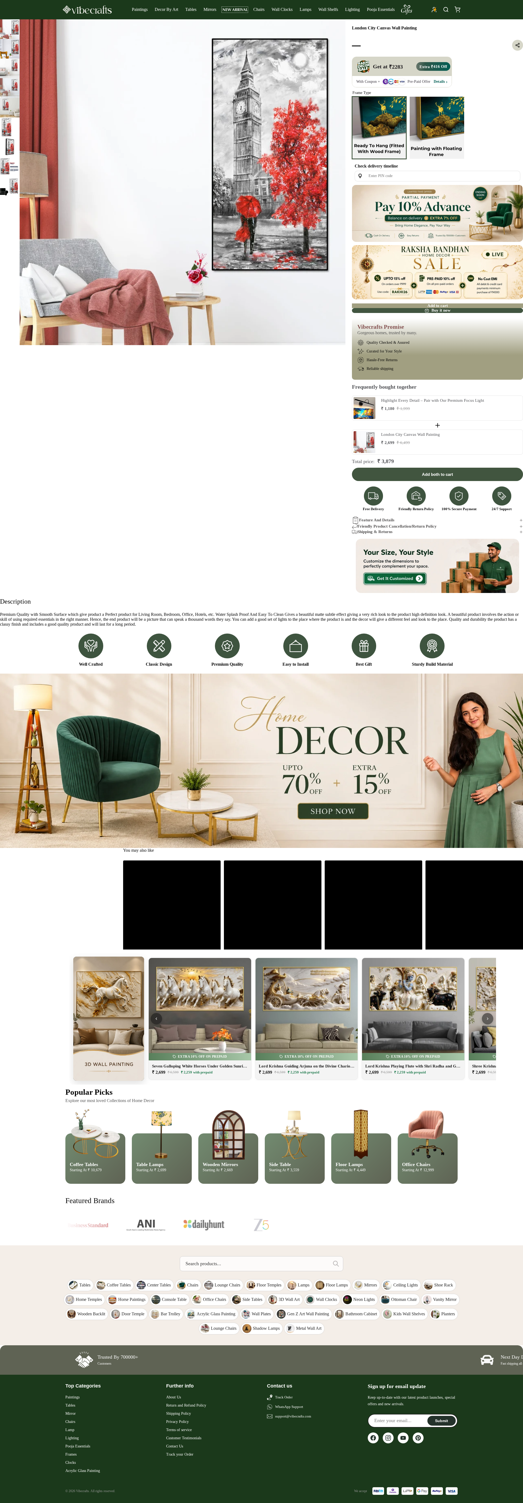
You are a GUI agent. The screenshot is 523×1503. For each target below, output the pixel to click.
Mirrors (209, 9)
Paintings (140, 9)
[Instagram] (388, 1437)
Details (439, 81)
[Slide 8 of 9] (10, 166)
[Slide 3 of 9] (10, 68)
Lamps (305, 9)
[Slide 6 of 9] (10, 127)
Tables (190, 9)
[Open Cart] (457, 10)
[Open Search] (446, 10)
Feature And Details (376, 520)
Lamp (69, 1430)
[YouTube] (403, 1437)
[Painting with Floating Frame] (437, 127)
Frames (71, 1454)
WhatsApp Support (289, 1407)
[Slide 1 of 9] (10, 29)
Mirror (70, 1413)
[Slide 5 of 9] (10, 107)
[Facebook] (373, 1437)
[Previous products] (156, 1018)
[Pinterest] (418, 1437)
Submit (441, 1421)
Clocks (70, 1463)
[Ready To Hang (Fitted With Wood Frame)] (379, 127)
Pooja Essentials (381, 9)
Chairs (258, 9)
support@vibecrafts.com (293, 1416)
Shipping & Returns (375, 532)
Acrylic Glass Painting (82, 1471)
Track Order (284, 1397)
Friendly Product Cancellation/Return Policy (397, 526)
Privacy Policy (177, 1422)
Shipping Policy (178, 1413)
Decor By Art (166, 9)
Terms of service (179, 1430)
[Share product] (517, 45)
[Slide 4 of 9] (10, 88)
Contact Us (174, 1446)
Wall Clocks (282, 9)
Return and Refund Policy (186, 1405)
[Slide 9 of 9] (10, 186)
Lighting (352, 9)
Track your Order (179, 1454)
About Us (173, 1397)
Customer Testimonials (183, 1438)
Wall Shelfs (328, 9)
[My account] (434, 9)
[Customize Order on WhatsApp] (437, 566)
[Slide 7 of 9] (10, 147)
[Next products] (487, 1018)
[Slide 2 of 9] (10, 49)
